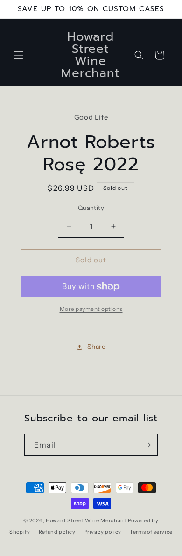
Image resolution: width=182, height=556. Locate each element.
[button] (18, 55)
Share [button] (96, 346)
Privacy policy (102, 531)
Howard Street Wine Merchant (86, 520)
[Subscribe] (147, 445)
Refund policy (57, 531)
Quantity (91, 207)
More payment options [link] (91, 308)
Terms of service (151, 531)
